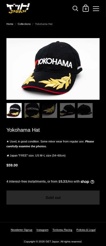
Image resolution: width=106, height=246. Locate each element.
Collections (24, 24)
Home (9, 24)
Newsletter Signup (21, 229)
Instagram (42, 229)
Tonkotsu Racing (62, 229)
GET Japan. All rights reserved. (64, 241)
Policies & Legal (85, 229)
